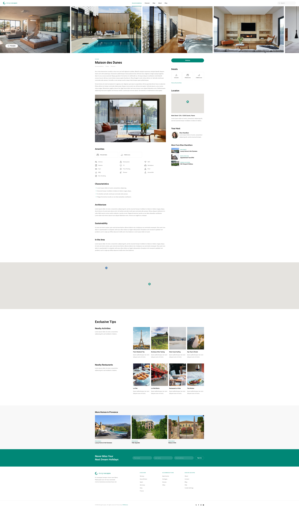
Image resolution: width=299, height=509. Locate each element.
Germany (142, 485)
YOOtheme (125, 504)
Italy (141, 488)
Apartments (165, 476)
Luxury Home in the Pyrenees (188, 151)
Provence (183, 149)
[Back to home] (10, 3)
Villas (163, 485)
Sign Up (199, 458)
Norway (142, 476)
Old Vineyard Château (186, 164)
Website (187, 60)
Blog (166, 3)
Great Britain (143, 479)
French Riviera (185, 162)
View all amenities (176, 83)
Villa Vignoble (136, 443)
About (160, 3)
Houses (164, 482)
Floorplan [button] (12, 46)
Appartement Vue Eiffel (187, 158)
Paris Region (184, 156)
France (142, 491)
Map (154, 3)
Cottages (164, 479)
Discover (147, 3)
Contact (187, 479)
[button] (149, 284)
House (97, 59)
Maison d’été (172, 443)
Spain (141, 482)
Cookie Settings (189, 488)
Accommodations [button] (137, 3)
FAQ (186, 485)
